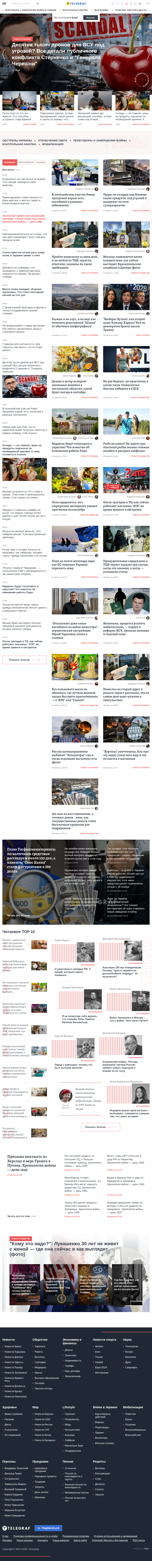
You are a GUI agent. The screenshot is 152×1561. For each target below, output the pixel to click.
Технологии (131, 1346)
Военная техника (104, 1443)
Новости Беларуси (45, 1440)
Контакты (43, 1540)
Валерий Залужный (15, 1489)
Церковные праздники (41, 1469)
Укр (148, 3)
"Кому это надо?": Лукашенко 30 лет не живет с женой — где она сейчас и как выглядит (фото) (64, 1249)
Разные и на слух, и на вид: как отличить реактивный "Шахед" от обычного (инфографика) (74, 322)
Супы (98, 1478)
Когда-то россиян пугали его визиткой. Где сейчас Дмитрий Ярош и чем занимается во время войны (15, 1112)
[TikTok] (139, 3)
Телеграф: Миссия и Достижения (110, 1540)
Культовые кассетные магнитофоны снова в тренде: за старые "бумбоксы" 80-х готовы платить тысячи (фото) (15, 1008)
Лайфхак (70, 1440)
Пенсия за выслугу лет (75, 1499)
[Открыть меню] (4, 3)
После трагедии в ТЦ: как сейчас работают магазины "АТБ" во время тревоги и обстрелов (22, 644)
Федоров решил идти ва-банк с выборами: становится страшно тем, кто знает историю (129, 1113)
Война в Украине (105, 1407)
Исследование (13, 1435)
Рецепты (99, 1461)
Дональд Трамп (13, 1473)
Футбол (99, 1346)
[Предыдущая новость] (3, 54)
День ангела (41, 1492)
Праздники (40, 1461)
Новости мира (143, 335)
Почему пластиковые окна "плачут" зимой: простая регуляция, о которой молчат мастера (15, 1051)
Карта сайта (80, 1540)
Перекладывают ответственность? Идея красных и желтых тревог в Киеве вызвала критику (22, 200)
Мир (36, 1407)
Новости (8, 1339)
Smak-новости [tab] (26, 162)
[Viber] (117, 3)
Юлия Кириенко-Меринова (126, 1081)
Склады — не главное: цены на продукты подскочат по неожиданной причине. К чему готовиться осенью (94, 117)
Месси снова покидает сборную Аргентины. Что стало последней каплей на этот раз (22, 292)
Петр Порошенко (14, 1500)
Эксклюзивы (101, 10)
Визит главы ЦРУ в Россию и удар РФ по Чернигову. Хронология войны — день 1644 (125, 1159)
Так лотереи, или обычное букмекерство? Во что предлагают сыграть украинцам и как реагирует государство (125, 853)
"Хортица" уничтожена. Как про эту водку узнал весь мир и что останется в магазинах (126, 755)
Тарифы (69, 1366)
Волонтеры (101, 1438)
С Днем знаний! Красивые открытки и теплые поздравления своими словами (24, 310)
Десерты (100, 1484)
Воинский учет (133, 1435)
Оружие (99, 1432)
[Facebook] (112, 3)
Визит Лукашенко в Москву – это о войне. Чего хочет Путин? (129, 1019)
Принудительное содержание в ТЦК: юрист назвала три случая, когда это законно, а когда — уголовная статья (126, 566)
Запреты (39, 1487)
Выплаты (40, 1357)
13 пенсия (70, 1468)
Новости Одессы (14, 1362)
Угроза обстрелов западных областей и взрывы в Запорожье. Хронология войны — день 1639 (82, 1207)
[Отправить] (38, 3)
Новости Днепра (14, 1357)
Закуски (99, 1494)
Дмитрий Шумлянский (116, 938)
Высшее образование (47, 1378)
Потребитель (72, 1419)
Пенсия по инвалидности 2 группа (73, 1476)
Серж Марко (62, 940)
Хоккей (99, 1362)
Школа (38, 1372)
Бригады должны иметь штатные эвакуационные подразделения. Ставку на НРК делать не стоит (88, 1099)
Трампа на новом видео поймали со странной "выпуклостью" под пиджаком (58, 1284)
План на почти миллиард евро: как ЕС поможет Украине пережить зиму (73, 564)
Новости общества (140, 273)
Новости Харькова (15, 1352)
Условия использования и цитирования (115, 1536)
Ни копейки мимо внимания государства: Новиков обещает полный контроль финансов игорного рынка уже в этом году (83, 853)
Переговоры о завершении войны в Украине (30, 10)
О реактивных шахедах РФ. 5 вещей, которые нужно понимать (73, 972)
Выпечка (100, 1468)
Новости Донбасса (15, 1386)
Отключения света (52, 140)
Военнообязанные (135, 1430)
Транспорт (70, 1355)
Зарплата (40, 1346)
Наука (127, 1339)
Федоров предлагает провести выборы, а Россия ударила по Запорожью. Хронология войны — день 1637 (125, 1207)
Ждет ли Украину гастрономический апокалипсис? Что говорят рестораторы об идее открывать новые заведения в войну (126, 905)
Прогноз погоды (43, 1388)
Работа (39, 1352)
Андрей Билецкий (72, 987)
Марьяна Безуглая (15, 1510)
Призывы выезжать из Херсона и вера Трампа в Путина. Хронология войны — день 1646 (31, 1163)
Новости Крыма (13, 1391)
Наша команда (61, 1540)
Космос (129, 1352)
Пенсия (68, 1461)
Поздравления (73, 1451)
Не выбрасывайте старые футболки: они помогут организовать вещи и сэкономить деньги (23, 328)
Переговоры (102, 1427)
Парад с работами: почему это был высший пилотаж (73, 1066)
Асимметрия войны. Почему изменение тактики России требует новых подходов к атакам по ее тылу (120, 1066)
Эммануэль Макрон (15, 1484)
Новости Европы (44, 1414)
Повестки (130, 1414)
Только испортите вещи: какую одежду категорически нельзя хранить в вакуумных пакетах (24, 607)
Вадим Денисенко (120, 989)
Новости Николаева (16, 1396)
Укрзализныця (72, 1376)
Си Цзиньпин (12, 1478)
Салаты (99, 1489)
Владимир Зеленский (16, 1468)
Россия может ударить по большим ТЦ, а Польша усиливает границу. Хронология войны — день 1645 (83, 1161)
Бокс (97, 1352)
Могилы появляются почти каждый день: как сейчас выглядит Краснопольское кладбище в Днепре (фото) (122, 262)
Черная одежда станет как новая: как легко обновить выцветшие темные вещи (14, 1072)
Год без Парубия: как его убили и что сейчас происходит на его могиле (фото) (126, 1284)
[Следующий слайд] (149, 10)
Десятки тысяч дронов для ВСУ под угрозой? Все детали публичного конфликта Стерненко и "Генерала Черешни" (131, 117)
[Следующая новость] (148, 54)
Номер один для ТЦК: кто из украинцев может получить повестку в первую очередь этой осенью (24, 430)
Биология (130, 1357)
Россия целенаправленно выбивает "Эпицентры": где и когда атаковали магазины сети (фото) (74, 757)
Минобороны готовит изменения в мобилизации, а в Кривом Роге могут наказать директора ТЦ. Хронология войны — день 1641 (83, 1184)
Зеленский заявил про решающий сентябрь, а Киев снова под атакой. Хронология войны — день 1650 (57, 117)
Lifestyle (69, 1407)
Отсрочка (130, 1424)
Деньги (69, 1350)
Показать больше (19, 660)
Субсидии (40, 1362)
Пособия (39, 1383)
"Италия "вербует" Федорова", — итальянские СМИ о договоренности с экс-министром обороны (24, 571)
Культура (70, 1435)
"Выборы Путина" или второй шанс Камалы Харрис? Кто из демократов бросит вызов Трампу (124, 324)
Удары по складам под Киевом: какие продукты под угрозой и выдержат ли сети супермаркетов (125, 200)
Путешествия (72, 1430)
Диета (8, 1424)
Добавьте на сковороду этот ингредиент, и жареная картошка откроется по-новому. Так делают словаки (21, 272)
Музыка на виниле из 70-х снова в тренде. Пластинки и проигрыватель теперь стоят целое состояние (23, 494)
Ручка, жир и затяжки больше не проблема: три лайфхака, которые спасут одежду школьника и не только (24, 552)
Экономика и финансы (72, 1341)
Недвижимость (73, 1360)
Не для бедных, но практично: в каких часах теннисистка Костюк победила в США (125, 384)
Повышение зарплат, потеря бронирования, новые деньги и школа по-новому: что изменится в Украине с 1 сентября (19, 117)
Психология (11, 1430)
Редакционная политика (75, 1536)
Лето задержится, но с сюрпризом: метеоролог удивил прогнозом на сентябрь (74, 505)
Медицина (40, 1367)
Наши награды (25, 1540)
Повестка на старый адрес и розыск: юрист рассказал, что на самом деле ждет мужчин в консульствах (126, 694)
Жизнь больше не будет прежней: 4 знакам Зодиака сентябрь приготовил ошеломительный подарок (93, 1285)
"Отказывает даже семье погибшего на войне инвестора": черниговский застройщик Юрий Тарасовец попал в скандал (75, 631)
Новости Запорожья (16, 1372)
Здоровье (9, 1407)
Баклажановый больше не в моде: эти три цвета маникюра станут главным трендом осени (24, 237)
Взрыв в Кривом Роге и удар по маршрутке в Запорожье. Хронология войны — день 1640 (125, 1181)
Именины (40, 1497)
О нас (5, 1536)
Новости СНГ (42, 1430)
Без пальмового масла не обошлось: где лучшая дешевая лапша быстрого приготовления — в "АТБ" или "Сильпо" (75, 694)
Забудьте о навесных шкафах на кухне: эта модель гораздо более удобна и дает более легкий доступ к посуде (23, 514)
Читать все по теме (18, 915)
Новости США (42, 1419)
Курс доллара (72, 1371)
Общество (40, 1339)
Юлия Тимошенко (14, 1505)
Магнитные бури (74, 1445)
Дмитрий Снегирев (113, 1033)
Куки (74, 17)
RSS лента (139, 1540)
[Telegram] (122, 3)
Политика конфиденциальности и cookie (35, 1536)
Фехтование (102, 1372)
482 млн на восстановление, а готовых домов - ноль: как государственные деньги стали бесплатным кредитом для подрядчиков (74, 821)
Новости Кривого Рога (14, 1379)
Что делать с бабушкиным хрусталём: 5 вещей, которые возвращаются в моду (15, 1133)
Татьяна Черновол (66, 1106)
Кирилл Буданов (14, 1494)
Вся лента (8, 170)
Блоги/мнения (88, 965)
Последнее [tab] (9, 162)
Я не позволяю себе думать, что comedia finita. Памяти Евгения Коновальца (79, 1019)
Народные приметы (46, 1476)
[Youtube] (126, 3)
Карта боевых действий (102, 1415)
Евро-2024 (101, 1367)
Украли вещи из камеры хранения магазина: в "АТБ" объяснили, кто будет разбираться (15, 1030)
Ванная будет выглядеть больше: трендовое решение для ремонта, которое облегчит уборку (22, 626)
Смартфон (131, 1367)
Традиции (40, 1481)
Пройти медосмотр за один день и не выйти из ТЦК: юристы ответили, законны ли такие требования (75, 262)
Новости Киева (13, 1346)
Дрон (128, 1362)
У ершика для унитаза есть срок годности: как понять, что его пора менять (22, 347)
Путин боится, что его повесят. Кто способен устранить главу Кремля (56, 54)
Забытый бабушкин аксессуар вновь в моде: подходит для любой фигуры (15, 966)
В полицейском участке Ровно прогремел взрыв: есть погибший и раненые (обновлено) (22, 411)
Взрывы (99, 1422)
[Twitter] (131, 4)
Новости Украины (28, 124)
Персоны (9, 1461)
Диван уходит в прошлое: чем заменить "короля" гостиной (15, 1092)
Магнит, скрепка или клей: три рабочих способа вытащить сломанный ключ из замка (14, 945)
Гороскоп (70, 1414)
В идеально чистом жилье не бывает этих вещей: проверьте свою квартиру (24, 182)
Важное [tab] (41, 162)
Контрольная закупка (75, 10)
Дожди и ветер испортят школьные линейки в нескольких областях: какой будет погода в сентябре (72, 386)
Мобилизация (53, 144)
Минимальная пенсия (77, 1492)
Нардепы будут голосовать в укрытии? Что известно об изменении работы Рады (20, 589)
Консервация (102, 1473)
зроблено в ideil (142, 1549)
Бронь (128, 1419)
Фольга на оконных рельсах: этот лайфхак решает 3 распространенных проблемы (24, 534)
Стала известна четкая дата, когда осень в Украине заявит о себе (23, 254)
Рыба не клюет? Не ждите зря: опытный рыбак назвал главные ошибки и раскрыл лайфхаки (126, 447)
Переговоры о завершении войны (100, 140)
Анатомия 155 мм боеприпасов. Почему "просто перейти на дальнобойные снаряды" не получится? (121, 972)
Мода (68, 1424)
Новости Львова (14, 1367)
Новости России (44, 1424)
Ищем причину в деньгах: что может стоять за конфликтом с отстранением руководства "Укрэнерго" (82, 903)
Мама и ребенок (13, 1414)
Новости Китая (43, 1435)
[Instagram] (135, 3)
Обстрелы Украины (17, 140)
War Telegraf (67, 124)
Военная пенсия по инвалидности (75, 1486)
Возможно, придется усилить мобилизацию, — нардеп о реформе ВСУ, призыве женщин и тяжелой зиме (126, 629)
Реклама (7, 1540)
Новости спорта (104, 1339)
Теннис (99, 1357)
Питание (9, 1419)
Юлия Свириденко (15, 1515)
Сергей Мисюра (64, 1036)
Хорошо (90, 17)
